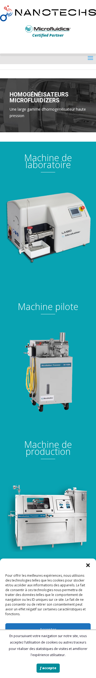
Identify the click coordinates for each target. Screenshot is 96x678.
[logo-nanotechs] (48, 13)
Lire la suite (48, 211)
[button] (88, 565)
